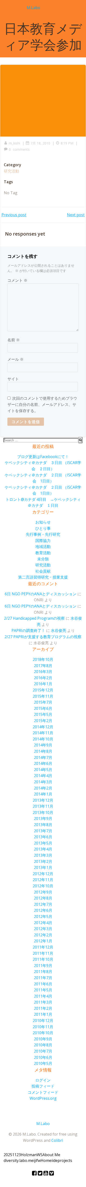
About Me (51, 1154)
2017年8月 (43, 665)
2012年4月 (43, 922)
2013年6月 (43, 836)
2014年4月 (43, 775)
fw (38, 1160)
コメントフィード (43, 1092)
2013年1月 (43, 867)
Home (46, 1160)
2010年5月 (43, 1063)
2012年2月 (43, 935)
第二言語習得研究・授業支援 (43, 577)
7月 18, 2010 (40, 143)
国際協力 (43, 540)
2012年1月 (43, 941)
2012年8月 (43, 898)
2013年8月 (43, 824)
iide (54, 1160)
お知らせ (43, 522)
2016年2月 (43, 677)
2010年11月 (43, 1026)
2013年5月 (43, 843)
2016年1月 (43, 683)
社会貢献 (43, 571)
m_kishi (14, 143)
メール (15, 359)
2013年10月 (43, 812)
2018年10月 (43, 659)
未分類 (43, 559)
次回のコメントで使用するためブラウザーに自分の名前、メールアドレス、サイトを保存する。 (42, 404)
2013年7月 (43, 831)
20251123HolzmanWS (23, 1154)
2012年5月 (43, 916)
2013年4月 (43, 849)
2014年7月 (43, 757)
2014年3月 (43, 781)
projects (65, 1160)
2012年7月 (43, 904)
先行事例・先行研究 (43, 534)
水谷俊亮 (58, 630)
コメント (17, 280)
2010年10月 (43, 1032)
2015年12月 (43, 690)
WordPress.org (43, 1098)
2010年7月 (43, 1051)
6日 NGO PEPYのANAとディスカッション (40, 593)
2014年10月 (43, 739)
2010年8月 (43, 1045)
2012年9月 (43, 892)
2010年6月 (43, 1057)
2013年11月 (43, 806)
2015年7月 (43, 702)
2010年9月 (43, 1039)
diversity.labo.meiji (20, 1160)
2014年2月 (43, 788)
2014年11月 (43, 732)
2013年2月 (43, 861)
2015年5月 (43, 714)
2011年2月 (43, 1008)
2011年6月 (43, 984)
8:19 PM (67, 143)
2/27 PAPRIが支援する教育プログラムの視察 (43, 636)
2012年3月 (43, 928)
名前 (13, 339)
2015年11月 (43, 696)
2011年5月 (43, 990)
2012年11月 (43, 879)
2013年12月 (43, 800)
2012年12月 (43, 873)
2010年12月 (43, 1020)
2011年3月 (43, 1002)
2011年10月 (43, 959)
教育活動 (43, 552)
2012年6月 (43, 910)
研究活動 (11, 171)
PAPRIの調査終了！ (28, 630)
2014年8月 (43, 751)
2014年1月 (43, 794)
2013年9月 (43, 818)
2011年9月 (43, 965)
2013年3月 (43, 855)
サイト (13, 378)
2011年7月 (43, 977)
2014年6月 (43, 763)
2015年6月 (43, 708)
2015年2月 (43, 720)
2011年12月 (43, 947)
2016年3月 (43, 671)
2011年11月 (43, 953)
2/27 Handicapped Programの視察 (34, 618)
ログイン (43, 1080)
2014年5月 (43, 769)
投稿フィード (43, 1086)
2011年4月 (43, 996)
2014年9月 (43, 745)
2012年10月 (43, 886)
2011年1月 (43, 1014)
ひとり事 (43, 528)
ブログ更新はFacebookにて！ (43, 456)
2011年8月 (43, 971)
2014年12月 (43, 726)
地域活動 (43, 546)
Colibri (57, 1140)
